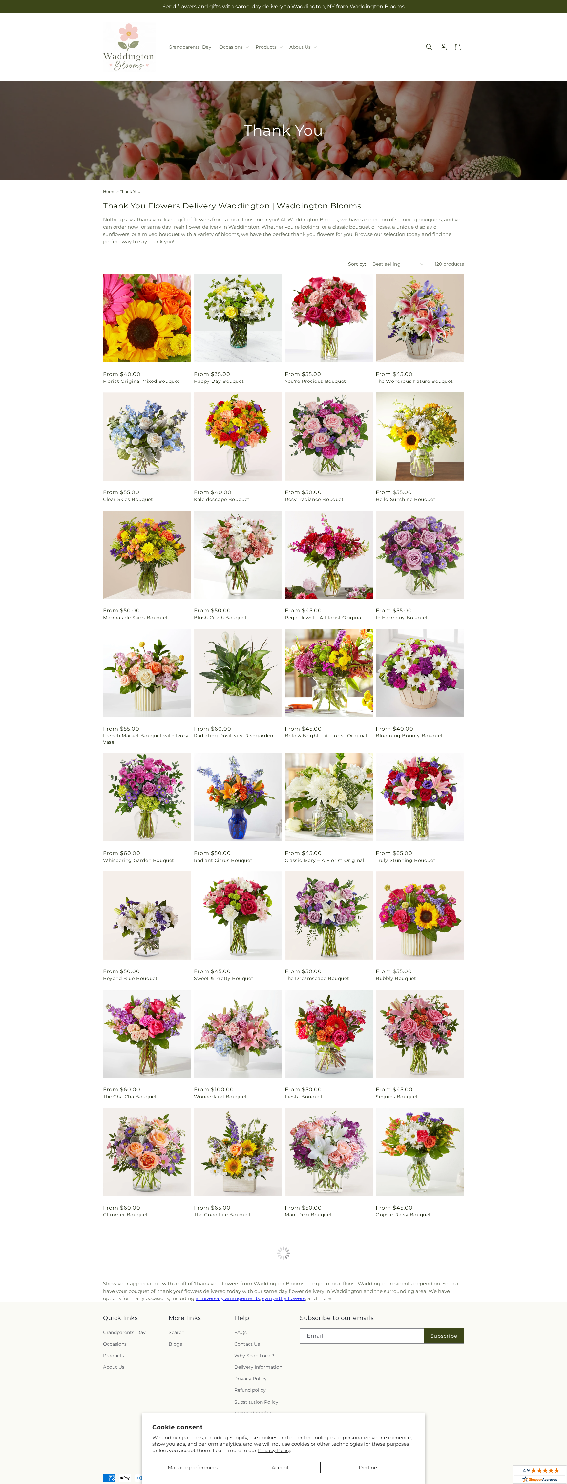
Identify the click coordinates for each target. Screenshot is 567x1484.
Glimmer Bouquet (125, 1215)
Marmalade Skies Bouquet (135, 618)
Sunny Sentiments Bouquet (319, 1333)
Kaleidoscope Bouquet (222, 499)
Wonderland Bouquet (220, 1097)
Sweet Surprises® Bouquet (409, 1333)
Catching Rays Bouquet (132, 1333)
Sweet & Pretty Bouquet (223, 978)
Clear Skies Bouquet (128, 499)
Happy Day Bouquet (219, 381)
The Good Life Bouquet (222, 1215)
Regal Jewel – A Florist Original (324, 618)
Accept (280, 1467)
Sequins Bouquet (397, 1097)
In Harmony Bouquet (402, 618)
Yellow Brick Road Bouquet (228, 1333)
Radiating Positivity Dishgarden (233, 736)
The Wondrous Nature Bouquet (414, 381)
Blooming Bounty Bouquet (409, 736)
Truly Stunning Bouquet (405, 860)
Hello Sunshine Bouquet (405, 499)
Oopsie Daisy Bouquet (403, 1215)
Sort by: (357, 264)
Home (109, 191)
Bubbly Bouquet (396, 978)
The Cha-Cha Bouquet (130, 1097)
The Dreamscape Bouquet (317, 978)
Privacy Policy (274, 1450)
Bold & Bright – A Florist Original (326, 736)
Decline (368, 1467)
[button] (233, 47)
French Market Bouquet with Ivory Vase (145, 739)
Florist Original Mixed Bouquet (141, 381)
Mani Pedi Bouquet (308, 1215)
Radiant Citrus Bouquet (223, 860)
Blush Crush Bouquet (220, 618)
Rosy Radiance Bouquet (314, 499)
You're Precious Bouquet (315, 381)
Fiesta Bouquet (304, 1097)
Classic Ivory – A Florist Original (324, 860)
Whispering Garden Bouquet (138, 860)
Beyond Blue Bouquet (130, 978)
